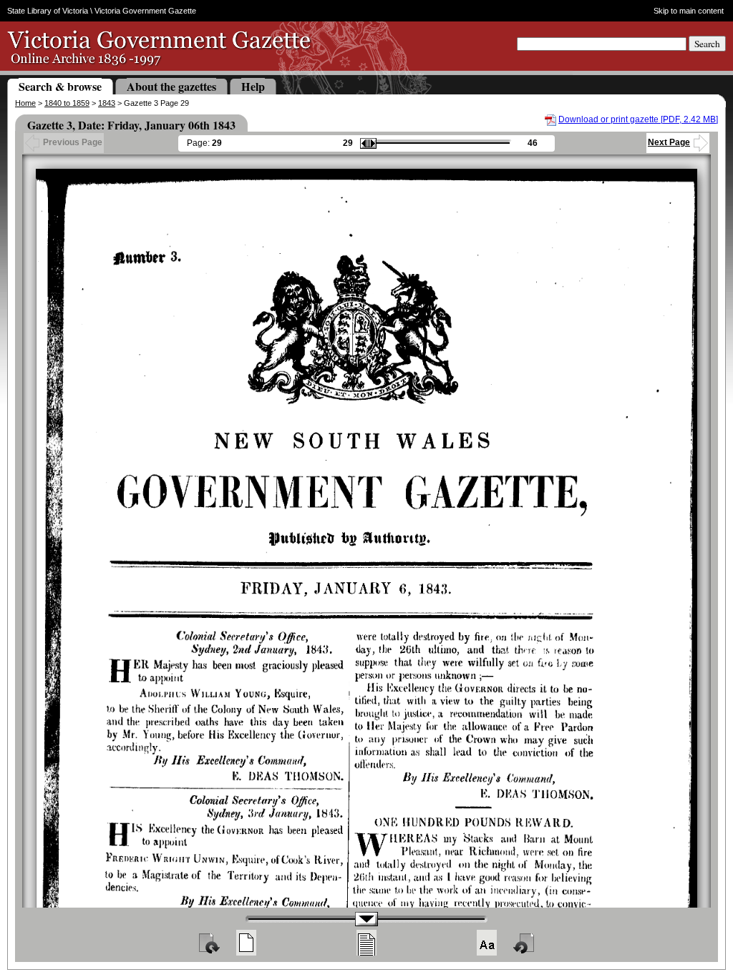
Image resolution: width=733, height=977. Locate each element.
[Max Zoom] (486, 942)
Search (707, 43)
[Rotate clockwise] (208, 942)
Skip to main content (689, 10)
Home (25, 103)
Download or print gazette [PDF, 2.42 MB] (638, 119)
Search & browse (60, 86)
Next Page (669, 142)
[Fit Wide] (366, 942)
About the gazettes (171, 86)
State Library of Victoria (47, 10)
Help (253, 86)
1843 (106, 103)
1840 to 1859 (66, 103)
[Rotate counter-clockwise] (524, 942)
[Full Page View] (246, 942)
